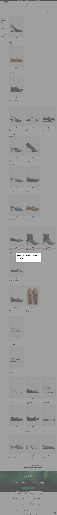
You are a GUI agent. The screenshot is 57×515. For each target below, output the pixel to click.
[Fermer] (40, 253)
